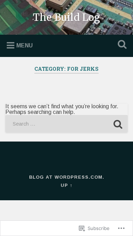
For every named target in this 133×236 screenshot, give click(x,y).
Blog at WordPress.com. (66, 177)
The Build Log (66, 17)
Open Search (120, 45)
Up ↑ (66, 185)
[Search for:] (66, 124)
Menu (24, 45)
